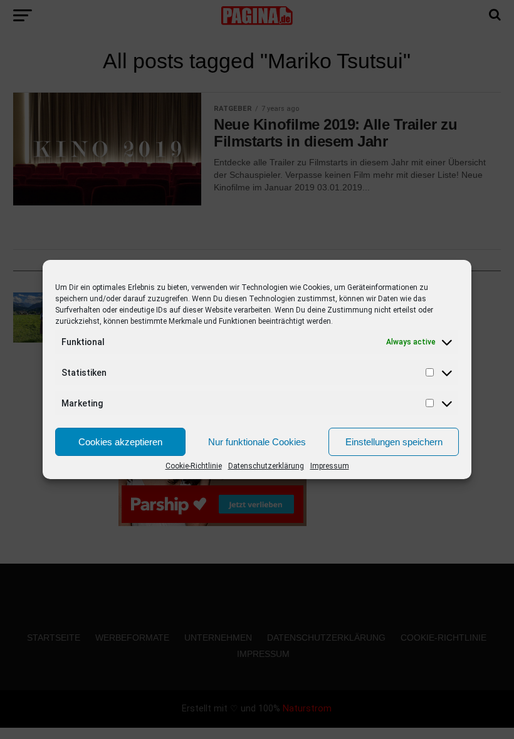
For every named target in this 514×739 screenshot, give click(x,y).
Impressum (329, 466)
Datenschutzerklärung (266, 466)
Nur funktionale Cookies (257, 442)
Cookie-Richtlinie (193, 466)
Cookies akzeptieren (120, 442)
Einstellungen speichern (394, 442)
